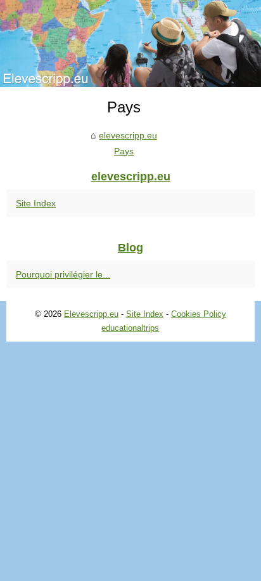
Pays (124, 151)
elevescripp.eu (128, 135)
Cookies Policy (198, 314)
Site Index (36, 203)
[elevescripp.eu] (130, 43)
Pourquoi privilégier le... (63, 274)
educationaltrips (130, 328)
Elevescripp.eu (91, 314)
